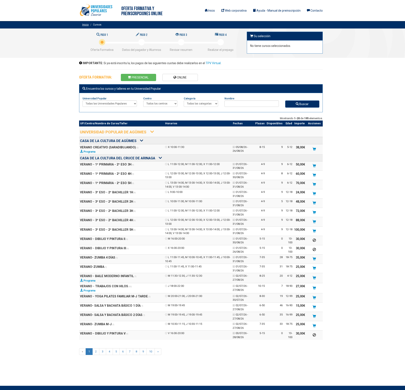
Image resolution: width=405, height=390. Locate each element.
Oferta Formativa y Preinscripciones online (142, 11)
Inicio (211, 10)
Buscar (304, 104)
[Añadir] (314, 149)
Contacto (316, 10)
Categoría (189, 98)
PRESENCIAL (140, 77)
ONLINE (181, 77)
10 (150, 351)
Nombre (229, 98)
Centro (147, 98)
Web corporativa (235, 10)
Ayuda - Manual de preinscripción (278, 10)
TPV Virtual (213, 63)
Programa (89, 151)
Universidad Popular (94, 98)
